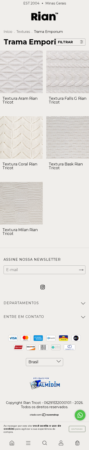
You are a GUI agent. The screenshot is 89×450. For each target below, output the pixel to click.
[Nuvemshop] (44, 415)
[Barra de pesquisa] (44, 442)
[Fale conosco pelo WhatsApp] (80, 415)
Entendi (77, 429)
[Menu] (28, 442)
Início (8, 32)
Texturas (23, 32)
